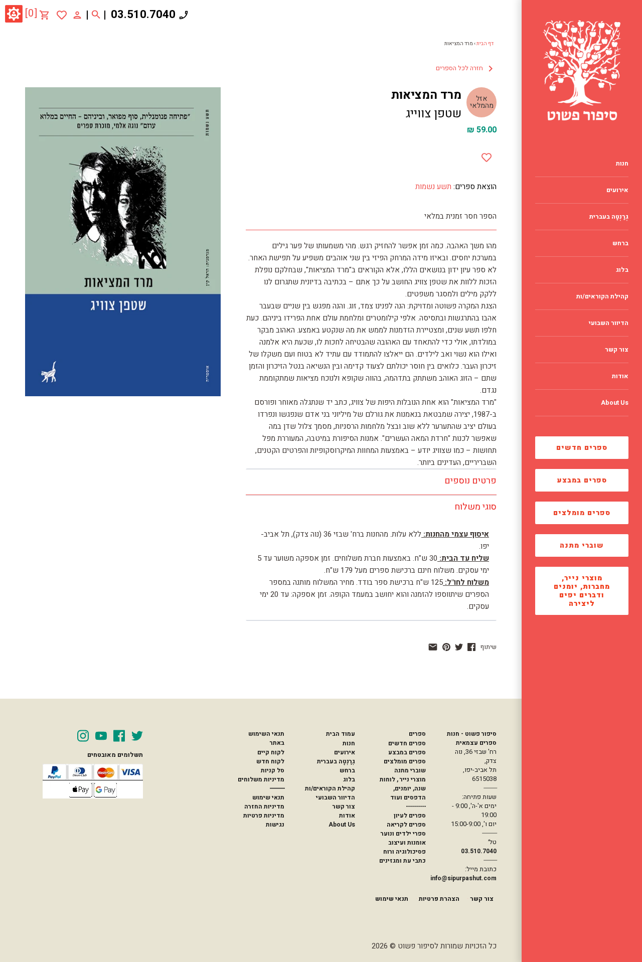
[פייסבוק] (471, 647)
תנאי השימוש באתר (266, 738)
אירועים (344, 752)
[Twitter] (137, 735)
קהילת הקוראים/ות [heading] (602, 296)
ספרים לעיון (410, 815)
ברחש (347, 770)
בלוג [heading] (622, 269)
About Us (342, 824)
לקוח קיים (270, 752)
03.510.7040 (143, 15)
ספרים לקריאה (406, 824)
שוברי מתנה (582, 545)
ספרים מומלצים (581, 513)
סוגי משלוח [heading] (475, 507)
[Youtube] (101, 735)
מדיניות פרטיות (263, 815)
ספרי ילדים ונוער (403, 833)
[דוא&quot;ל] (433, 647)
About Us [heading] (614, 402)
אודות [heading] (620, 376)
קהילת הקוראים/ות (330, 788)
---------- (416, 806)
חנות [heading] (622, 163)
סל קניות (272, 770)
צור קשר (344, 806)
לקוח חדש (270, 761)
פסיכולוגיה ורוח (404, 851)
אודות (347, 815)
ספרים (417, 733)
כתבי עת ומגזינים (402, 860)
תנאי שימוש (268, 797)
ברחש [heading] (620, 243)
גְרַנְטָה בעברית (336, 761)
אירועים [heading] (617, 190)
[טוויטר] (459, 647)
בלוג (349, 779)
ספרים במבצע (582, 480)
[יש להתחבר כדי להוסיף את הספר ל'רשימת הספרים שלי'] (62, 15)
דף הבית (485, 43)
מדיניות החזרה (264, 806)
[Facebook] (119, 735)
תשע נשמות (433, 186)
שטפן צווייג (433, 113)
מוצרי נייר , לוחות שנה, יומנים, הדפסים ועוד (403, 788)
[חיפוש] (96, 15)
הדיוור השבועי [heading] (608, 323)
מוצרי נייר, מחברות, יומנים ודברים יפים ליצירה (582, 591)
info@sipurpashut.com (463, 878)
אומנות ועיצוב (407, 842)
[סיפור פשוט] (582, 70)
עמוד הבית (340, 733)
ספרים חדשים (581, 447)
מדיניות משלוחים (261, 779)
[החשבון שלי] (77, 14)
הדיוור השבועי (335, 797)
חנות (349, 743)
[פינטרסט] (446, 647)
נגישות (275, 824)
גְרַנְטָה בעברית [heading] (608, 216)
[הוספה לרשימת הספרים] (486, 155)
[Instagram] (83, 735)
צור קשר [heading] (616, 349)
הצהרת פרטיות (439, 898)
